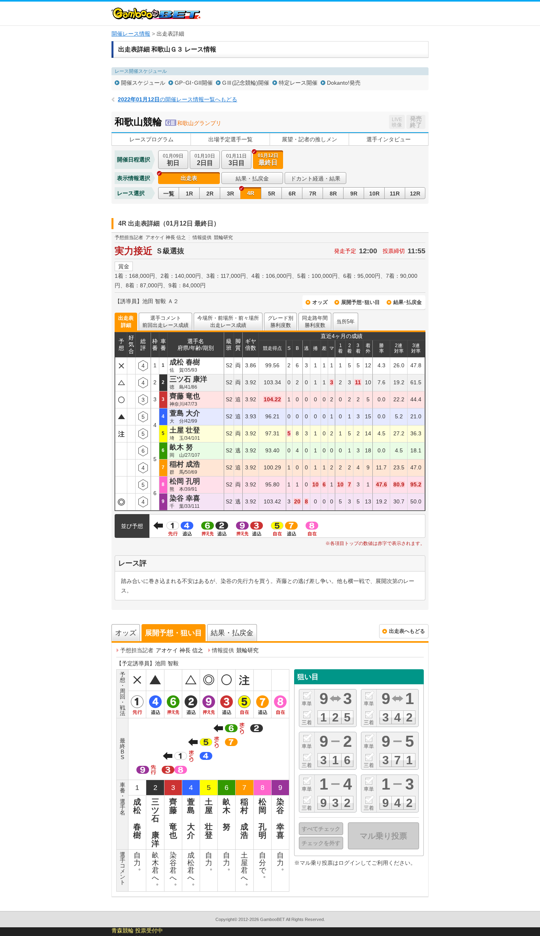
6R (292, 193)
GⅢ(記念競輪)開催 (245, 83)
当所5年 (345, 322)
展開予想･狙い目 (360, 302)
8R (333, 193)
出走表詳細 (126, 321)
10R (374, 193)
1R (189, 193)
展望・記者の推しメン (309, 139)
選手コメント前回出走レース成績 (165, 321)
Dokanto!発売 (344, 83)
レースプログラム (151, 139)
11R (395, 193)
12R (415, 193)
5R (271, 193)
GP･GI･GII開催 (194, 83)
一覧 (168, 193)
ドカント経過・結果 (315, 178)
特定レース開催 (298, 83)
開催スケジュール (143, 83)
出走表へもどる (407, 631)
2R (209, 193)
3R (230, 193)
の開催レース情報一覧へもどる (177, 99)
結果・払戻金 (252, 178)
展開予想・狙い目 (173, 633)
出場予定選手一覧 (230, 139)
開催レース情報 (130, 33)
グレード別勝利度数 (280, 321)
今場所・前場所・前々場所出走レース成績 (228, 321)
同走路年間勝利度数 (315, 321)
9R (353, 193)
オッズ (320, 302)
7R (312, 193)
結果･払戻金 (407, 302)
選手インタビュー (388, 139)
